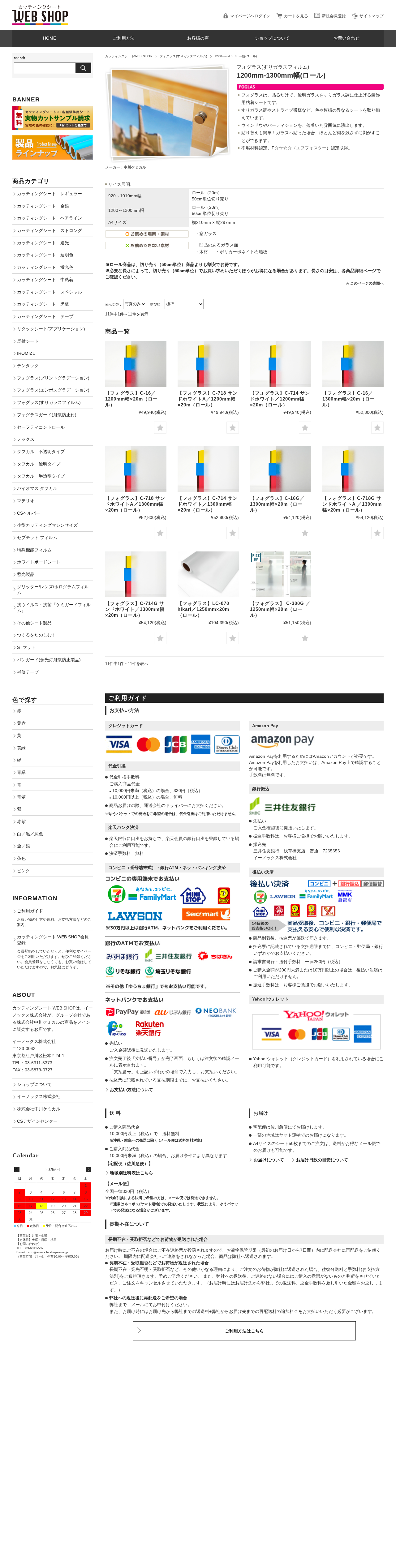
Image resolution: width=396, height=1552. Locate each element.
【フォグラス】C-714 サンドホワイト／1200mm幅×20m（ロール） (280, 398)
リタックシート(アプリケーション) (51, 328)
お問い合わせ (346, 38)
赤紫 (21, 821)
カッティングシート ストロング (49, 230)
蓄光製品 (25, 574)
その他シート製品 (34, 622)
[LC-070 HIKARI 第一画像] (208, 574)
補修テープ (28, 672)
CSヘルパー (28, 513)
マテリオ (25, 500)
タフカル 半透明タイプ (41, 476)
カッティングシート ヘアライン (49, 218)
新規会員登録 (334, 16)
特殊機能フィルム (34, 549)
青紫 (21, 796)
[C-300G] (280, 574)
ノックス (25, 439)
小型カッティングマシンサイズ (47, 525)
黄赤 (21, 723)
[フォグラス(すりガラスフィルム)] (135, 364)
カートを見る (296, 16)
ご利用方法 (124, 38)
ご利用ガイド (30, 910)
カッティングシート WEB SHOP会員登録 (53, 939)
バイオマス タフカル (37, 488)
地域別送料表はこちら (131, 1173)
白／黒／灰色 (30, 833)
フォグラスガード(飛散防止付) (46, 414)
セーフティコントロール (41, 427)
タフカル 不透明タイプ (41, 451)
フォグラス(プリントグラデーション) (53, 377)
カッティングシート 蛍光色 (45, 267)
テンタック (28, 365)
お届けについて (269, 1160)
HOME (49, 38)
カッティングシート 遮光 (43, 242)
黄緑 (21, 747)
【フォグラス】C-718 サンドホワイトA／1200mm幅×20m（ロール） (208, 398)
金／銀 (23, 845)
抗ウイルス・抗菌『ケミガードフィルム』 (54, 607)
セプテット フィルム (37, 537)
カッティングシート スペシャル (49, 291)
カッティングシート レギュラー (49, 193)
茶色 (21, 858)
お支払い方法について (131, 1089)
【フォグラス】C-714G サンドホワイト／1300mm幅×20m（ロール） (135, 609)
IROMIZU (26, 353)
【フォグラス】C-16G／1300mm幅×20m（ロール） (277, 503)
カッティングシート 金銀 (43, 206)
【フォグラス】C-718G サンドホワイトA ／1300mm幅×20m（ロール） (352, 503)
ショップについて (272, 38)
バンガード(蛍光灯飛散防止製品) (49, 659)
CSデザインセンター (37, 1121)
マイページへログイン (250, 16)
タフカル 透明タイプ (38, 463)
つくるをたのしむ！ (36, 634)
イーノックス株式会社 (38, 1096)
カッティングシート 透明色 (45, 254)
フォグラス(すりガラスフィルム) (183, 56)
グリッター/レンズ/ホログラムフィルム (53, 589)
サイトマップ (371, 16)
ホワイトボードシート (38, 561)
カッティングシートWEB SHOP (129, 56)
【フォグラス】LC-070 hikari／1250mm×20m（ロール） (203, 609)
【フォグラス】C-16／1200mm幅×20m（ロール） (131, 398)
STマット (26, 647)
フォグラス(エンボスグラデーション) (53, 390)
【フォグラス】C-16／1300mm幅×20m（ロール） (348, 398)
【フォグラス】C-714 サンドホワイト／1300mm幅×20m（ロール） (208, 503)
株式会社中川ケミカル (38, 1108)
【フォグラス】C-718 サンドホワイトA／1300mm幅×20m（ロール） (135, 503)
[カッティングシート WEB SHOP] (40, 7)
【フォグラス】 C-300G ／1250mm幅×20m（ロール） (280, 609)
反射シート (28, 341)
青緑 (21, 772)
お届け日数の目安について (322, 1160)
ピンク (23, 870)
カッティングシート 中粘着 (45, 279)
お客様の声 (198, 38)
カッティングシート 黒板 (43, 304)
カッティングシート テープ (45, 316)
